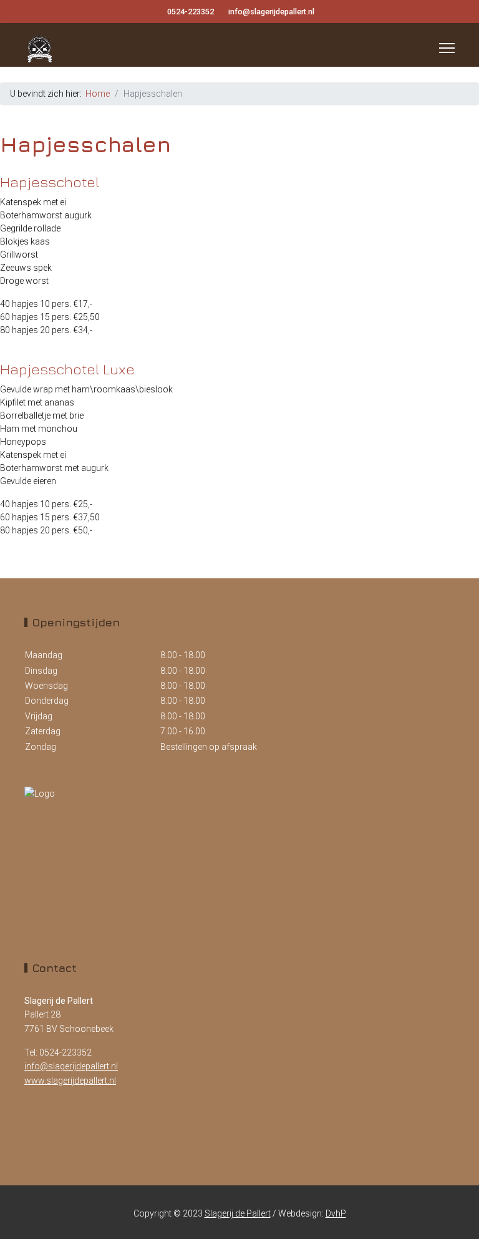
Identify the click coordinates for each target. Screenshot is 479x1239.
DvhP (336, 1213)
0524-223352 (190, 11)
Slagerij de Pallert (238, 1213)
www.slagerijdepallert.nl (70, 1081)
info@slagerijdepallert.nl (271, 11)
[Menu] (447, 48)
